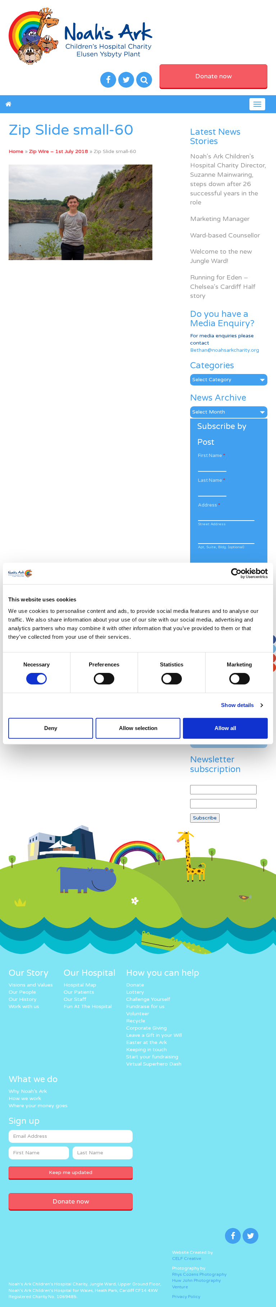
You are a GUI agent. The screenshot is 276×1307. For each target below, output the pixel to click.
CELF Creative (186, 1258)
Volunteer (137, 1014)
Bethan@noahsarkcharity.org (224, 350)
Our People (22, 992)
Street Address (212, 524)
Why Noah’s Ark (28, 1091)
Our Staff (75, 999)
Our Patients (79, 992)
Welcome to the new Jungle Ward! (221, 256)
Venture (180, 1286)
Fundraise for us (145, 1006)
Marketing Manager (219, 219)
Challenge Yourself (148, 999)
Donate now (213, 76)
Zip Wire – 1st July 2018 (58, 151)
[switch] (104, 678)
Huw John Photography (196, 1280)
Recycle (135, 1021)
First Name (211, 455)
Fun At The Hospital (88, 1006)
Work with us (24, 1006)
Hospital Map (80, 985)
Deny (50, 728)
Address (209, 505)
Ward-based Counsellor (225, 235)
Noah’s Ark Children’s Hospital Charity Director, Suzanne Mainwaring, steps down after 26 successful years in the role (228, 179)
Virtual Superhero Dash (153, 1064)
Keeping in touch (146, 1050)
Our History (23, 999)
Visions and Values (31, 985)
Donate (135, 985)
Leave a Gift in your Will (154, 1035)
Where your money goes (38, 1106)
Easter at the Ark (146, 1042)
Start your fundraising (152, 1057)
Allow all (225, 728)
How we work (25, 1098)
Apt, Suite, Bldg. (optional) (221, 547)
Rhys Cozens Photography (199, 1274)
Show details (237, 705)
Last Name (211, 480)
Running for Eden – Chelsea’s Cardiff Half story (223, 286)
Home (16, 151)
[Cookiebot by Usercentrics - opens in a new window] (236, 573)
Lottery (135, 992)
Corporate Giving (146, 1028)
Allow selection (138, 728)
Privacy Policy (186, 1296)
